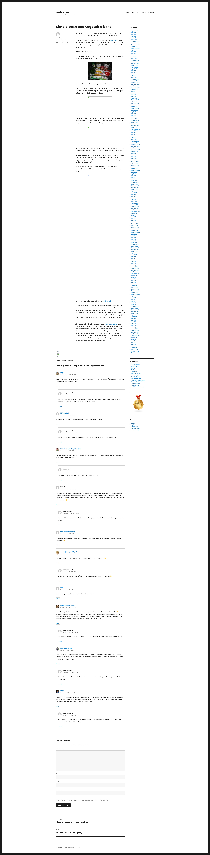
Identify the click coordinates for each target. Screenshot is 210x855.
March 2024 (134, 77)
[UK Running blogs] (142, 403)
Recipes (68, 42)
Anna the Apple (135, 366)
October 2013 (134, 292)
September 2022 (135, 108)
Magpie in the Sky (136, 373)
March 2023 (134, 98)
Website (58, 789)
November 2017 (135, 208)
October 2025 (134, 46)
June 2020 (133, 155)
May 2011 (133, 342)
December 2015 (135, 248)
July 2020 (133, 153)
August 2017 (134, 213)
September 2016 (135, 232)
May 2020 (133, 156)
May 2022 (133, 115)
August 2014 (134, 275)
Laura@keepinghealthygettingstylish (70, 449)
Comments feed (135, 428)
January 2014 (134, 287)
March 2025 (134, 58)
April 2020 (134, 158)
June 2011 (133, 341)
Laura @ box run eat (66, 648)
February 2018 (135, 203)
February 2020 (135, 162)
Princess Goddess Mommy (138, 382)
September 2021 (135, 129)
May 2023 (133, 94)
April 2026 (133, 38)
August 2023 (134, 89)
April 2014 (133, 282)
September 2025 (135, 48)
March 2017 (134, 222)
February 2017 (134, 224)
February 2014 (135, 285)
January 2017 (134, 225)
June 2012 (133, 320)
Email (58, 782)
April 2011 (133, 344)
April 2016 (133, 241)
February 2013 (135, 306)
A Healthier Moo (135, 364)
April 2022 (133, 117)
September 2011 (135, 335)
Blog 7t (133, 368)
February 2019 (134, 182)
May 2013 (133, 301)
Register (133, 423)
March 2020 (134, 160)
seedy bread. (107, 301)
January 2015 (134, 267)
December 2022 (135, 103)
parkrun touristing (148, 12)
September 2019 (135, 170)
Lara (61, 587)
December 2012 (135, 310)
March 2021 (134, 139)
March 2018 (134, 201)
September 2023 (135, 88)
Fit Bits (133, 370)
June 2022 (133, 113)
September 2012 (135, 315)
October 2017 (134, 210)
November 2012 (135, 311)
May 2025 (133, 55)
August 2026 (134, 31)
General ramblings (60, 42)
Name (58, 774)
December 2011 (135, 330)
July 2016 (133, 236)
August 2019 (134, 172)
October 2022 (134, 106)
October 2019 (134, 168)
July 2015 (133, 256)
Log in (132, 425)
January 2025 (134, 62)
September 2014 (135, 273)
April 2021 (133, 137)
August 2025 (134, 50)
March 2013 (134, 304)
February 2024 (135, 79)
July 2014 (133, 277)
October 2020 (134, 148)
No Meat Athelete (135, 376)
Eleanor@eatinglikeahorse (67, 605)
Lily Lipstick (134, 371)
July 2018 (133, 194)
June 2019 (133, 175)
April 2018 (133, 199)
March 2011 (134, 346)
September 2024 (135, 67)
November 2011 (135, 332)
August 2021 (134, 131)
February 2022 (135, 120)
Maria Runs (62, 12)
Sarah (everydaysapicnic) (67, 532)
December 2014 (135, 268)
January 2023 (134, 101)
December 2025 (135, 44)
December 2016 (135, 227)
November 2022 (135, 105)
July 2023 (133, 91)
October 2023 (134, 86)
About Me (134, 12)
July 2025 (133, 51)
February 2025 (135, 60)
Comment (59, 749)
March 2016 (134, 242)
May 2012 (133, 322)
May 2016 (133, 239)
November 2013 (135, 291)
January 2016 (134, 246)
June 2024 (133, 72)
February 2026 (135, 41)
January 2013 (134, 308)
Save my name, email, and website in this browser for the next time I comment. (83, 800)
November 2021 (135, 125)
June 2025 (133, 53)
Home (127, 12)
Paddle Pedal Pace (136, 378)
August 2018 (134, 193)
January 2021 (134, 143)
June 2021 (133, 134)
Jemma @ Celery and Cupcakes (69, 552)
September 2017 (135, 211)
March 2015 (134, 263)
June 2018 (133, 196)
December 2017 (135, 206)
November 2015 (135, 249)
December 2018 (135, 186)
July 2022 (133, 112)
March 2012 (134, 325)
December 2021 (135, 124)
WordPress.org (135, 430)
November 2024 (135, 63)
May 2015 (133, 260)
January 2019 (134, 184)
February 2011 (134, 347)
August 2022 (134, 110)
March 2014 (134, 284)
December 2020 (135, 144)
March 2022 (134, 119)
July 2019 (133, 174)
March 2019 (134, 180)
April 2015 (133, 261)
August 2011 (134, 337)
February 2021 (135, 141)
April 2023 (133, 96)
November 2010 (135, 353)
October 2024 (134, 65)
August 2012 (134, 316)
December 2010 (135, 351)
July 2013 (133, 298)
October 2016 (134, 230)
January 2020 (134, 163)
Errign (62, 691)
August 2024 (134, 69)
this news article (111, 324)
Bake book (113, 40)
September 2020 (135, 149)
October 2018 (134, 189)
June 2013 (133, 299)
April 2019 (133, 179)
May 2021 (133, 136)
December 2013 (135, 289)
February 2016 (134, 244)
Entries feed (134, 426)
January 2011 (134, 349)
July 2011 (133, 339)
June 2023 (133, 93)
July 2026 (133, 32)
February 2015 (134, 265)
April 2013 (133, 303)
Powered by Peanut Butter (138, 380)
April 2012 (133, 323)
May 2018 (133, 198)
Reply (57, 386)
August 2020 (134, 151)
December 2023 (135, 82)
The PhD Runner (135, 383)
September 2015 (135, 253)
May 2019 (133, 177)
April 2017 (133, 220)
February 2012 (135, 327)
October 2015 (134, 251)
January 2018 (134, 205)
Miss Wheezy (134, 375)
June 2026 (133, 34)
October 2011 (134, 334)
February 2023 (135, 100)
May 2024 (133, 74)
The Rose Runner (135, 385)
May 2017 (133, 218)
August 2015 (134, 254)
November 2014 (135, 270)
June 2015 (133, 258)
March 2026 (134, 39)
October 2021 (134, 127)
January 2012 (134, 329)
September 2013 (135, 294)
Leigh (62, 373)
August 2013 (134, 296)
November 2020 (135, 146)
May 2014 (133, 280)
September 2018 (135, 191)
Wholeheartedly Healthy (137, 387)
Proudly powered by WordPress (71, 847)
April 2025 (133, 57)
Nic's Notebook (64, 413)
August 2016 (134, 234)
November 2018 (135, 187)
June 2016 (133, 237)
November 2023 (135, 84)
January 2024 (134, 81)
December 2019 (135, 165)
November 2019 (135, 167)
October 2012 (134, 313)
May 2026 (133, 36)
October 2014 (134, 272)
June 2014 (133, 279)
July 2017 (133, 215)
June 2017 (133, 217)
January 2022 (134, 122)
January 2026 (134, 43)
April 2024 (134, 75)
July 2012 (133, 318)
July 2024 (133, 70)
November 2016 (135, 229)
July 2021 (133, 132)
